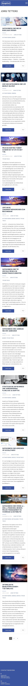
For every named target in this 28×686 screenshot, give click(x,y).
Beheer (13, 37)
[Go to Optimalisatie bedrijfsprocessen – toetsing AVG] (14, 573)
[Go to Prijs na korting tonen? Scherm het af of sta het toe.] (14, 140)
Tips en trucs (6, 159)
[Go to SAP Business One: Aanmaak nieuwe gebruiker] (14, 322)
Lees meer (8, 66)
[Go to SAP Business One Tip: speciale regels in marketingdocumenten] (14, 262)
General (14, 93)
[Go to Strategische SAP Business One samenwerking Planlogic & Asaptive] (14, 379)
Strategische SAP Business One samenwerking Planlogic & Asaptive (13, 388)
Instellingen (15, 519)
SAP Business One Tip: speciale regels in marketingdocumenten (11, 271)
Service (18, 218)
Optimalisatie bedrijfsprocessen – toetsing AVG (10, 587)
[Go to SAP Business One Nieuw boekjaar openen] (14, 21)
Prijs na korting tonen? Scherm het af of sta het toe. (12, 150)
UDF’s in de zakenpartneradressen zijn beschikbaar (13, 209)
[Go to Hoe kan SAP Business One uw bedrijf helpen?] (14, 77)
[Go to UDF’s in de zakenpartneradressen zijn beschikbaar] (14, 200)
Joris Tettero (18, 34)
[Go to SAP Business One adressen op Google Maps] (14, 441)
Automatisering (6, 37)
